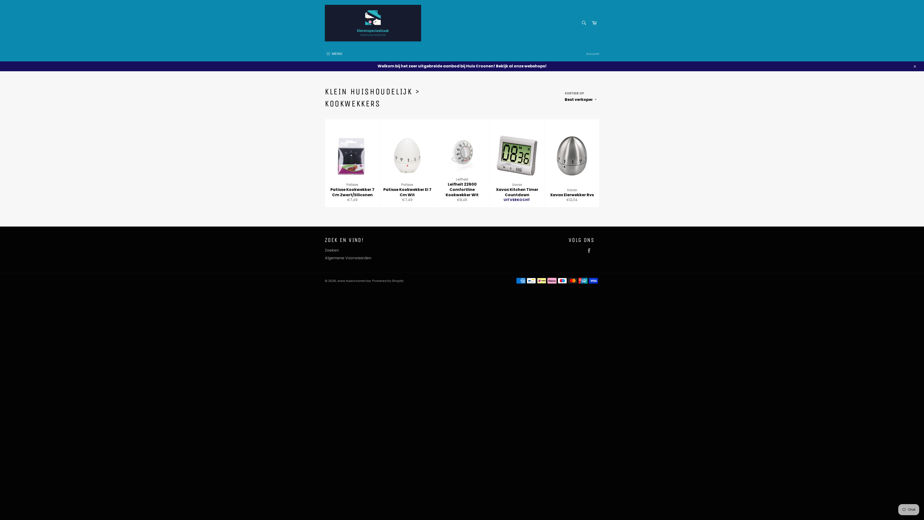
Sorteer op (574, 93)
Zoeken (332, 250)
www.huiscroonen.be (354, 281)
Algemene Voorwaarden (348, 258)
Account (592, 54)
